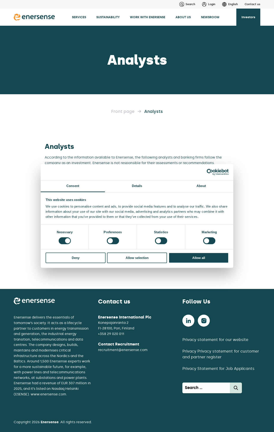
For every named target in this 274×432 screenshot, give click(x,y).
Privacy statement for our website (215, 339)
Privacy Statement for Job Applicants (218, 368)
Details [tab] (137, 186)
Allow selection (137, 258)
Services (79, 17)
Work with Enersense (147, 17)
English (233, 4)
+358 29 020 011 (111, 334)
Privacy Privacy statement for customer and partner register (220, 354)
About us (183, 17)
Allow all (198, 258)
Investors (248, 17)
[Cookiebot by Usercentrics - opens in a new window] (210, 172)
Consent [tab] (72, 186)
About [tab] (201, 186)
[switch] (113, 240)
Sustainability (108, 17)
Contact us (252, 4)
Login (211, 4)
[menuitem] (205, 4)
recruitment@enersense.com (122, 350)
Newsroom (210, 17)
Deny (75, 258)
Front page (122, 111)
